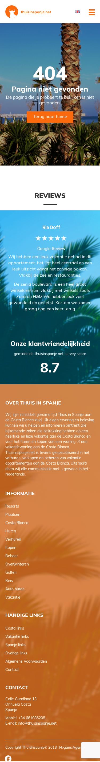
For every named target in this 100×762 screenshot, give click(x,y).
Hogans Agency (72, 747)
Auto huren (15, 589)
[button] (8, 758)
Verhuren (13, 540)
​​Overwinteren (17, 565)
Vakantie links (17, 637)
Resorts (12, 507)
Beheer (11, 556)
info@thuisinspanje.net (37, 724)
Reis (9, 581)
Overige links (16, 653)
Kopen (10, 548)
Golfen (11, 573)
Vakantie (12, 598)
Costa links (14, 629)
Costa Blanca (16, 523)
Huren (10, 531)
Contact (12, 670)
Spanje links (15, 645)
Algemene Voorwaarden (26, 662)
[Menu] (91, 13)
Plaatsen (12, 515)
